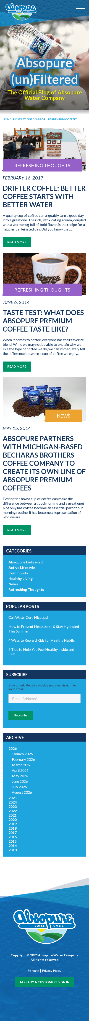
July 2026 (19, 787)
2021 (12, 815)
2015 (12, 841)
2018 (12, 828)
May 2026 (20, 776)
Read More (16, 242)
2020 (12, 819)
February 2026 (23, 759)
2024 (12, 802)
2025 (12, 798)
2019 (12, 824)
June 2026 (20, 781)
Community (18, 573)
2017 (12, 832)
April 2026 (20, 770)
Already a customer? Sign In (45, 982)
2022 (12, 811)
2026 (12, 748)
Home (7, 119)
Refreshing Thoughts (26, 589)
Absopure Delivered (25, 562)
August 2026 (22, 792)
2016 (12, 837)
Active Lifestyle (21, 567)
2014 (12, 845)
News (13, 584)
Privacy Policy (51, 971)
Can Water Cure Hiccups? (28, 617)
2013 (12, 850)
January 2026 (22, 754)
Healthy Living (20, 578)
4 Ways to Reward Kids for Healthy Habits (41, 640)
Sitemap (33, 971)
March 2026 (21, 765)
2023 (12, 806)
